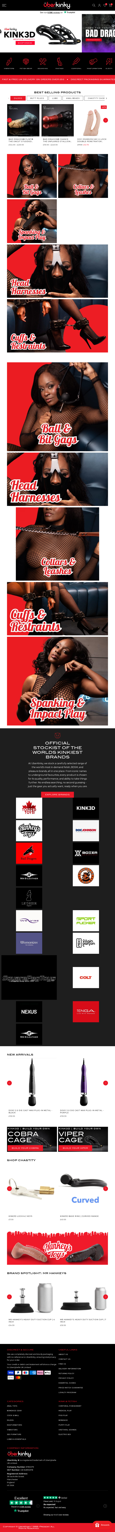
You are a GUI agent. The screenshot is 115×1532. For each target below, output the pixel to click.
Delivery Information (70, 1369)
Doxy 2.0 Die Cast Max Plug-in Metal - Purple (82, 1111)
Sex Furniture (14, 1434)
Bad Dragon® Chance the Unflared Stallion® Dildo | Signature (57, 140)
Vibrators (12, 1430)
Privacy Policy (66, 1378)
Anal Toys (12, 1406)
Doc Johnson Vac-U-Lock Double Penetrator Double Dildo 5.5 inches (91, 140)
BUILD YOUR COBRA (25, 1148)
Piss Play (63, 1415)
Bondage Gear (14, 1411)
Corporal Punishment (70, 1406)
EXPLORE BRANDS (57, 795)
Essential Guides (67, 1383)
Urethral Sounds (67, 1430)
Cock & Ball (13, 1415)
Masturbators (14, 1425)
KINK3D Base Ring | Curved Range (79, 1216)
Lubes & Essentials (16, 1439)
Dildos (10, 1420)
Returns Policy (66, 1373)
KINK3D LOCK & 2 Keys (20, 1216)
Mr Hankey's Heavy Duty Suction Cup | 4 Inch (31, 1320)
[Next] (106, 98)
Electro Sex (65, 1434)
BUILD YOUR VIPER (75, 1148)
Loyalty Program (67, 1392)
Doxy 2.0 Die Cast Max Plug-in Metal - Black (30, 1111)
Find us (62, 1364)
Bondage (63, 1420)
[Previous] (8, 98)
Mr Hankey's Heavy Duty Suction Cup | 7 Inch (83, 1320)
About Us (63, 1354)
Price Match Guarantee (71, 1388)
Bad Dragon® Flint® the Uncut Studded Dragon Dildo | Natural (22, 140)
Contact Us (64, 1359)
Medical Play (65, 1411)
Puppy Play (64, 1425)
